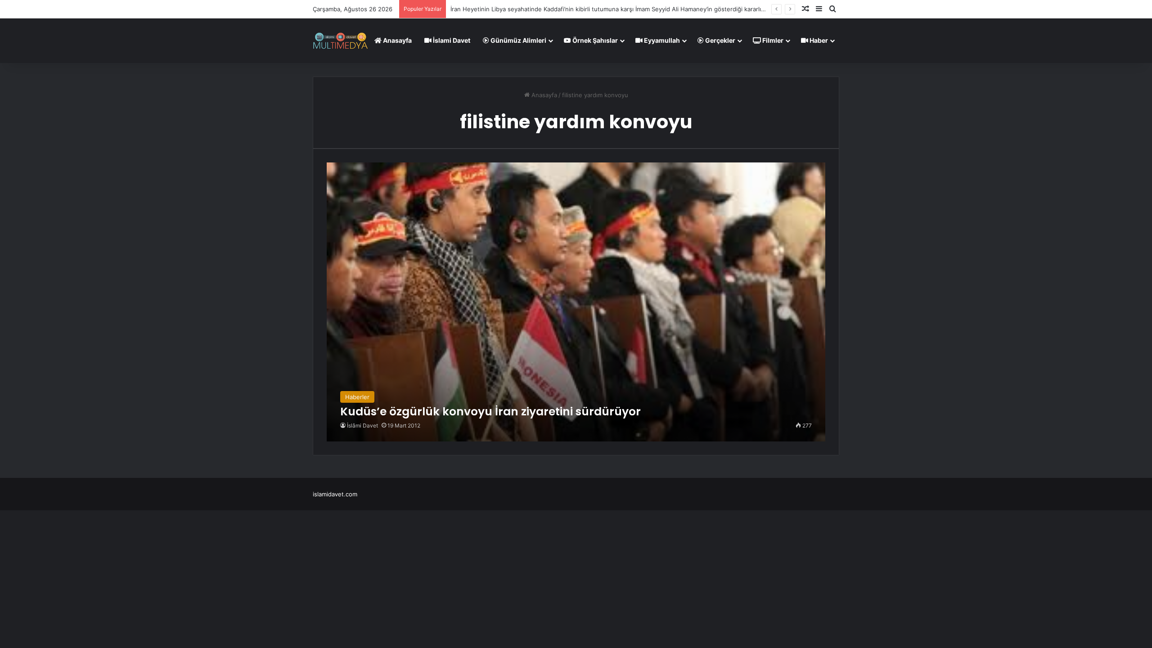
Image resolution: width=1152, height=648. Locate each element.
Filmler (772, 40)
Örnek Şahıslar (594, 40)
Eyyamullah (661, 40)
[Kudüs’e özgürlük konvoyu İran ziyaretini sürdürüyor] (576, 301)
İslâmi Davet (362, 425)
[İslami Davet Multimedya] (340, 40)
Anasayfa (397, 40)
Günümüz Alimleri (517, 40)
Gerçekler (719, 40)
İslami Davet (451, 40)
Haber (818, 40)
